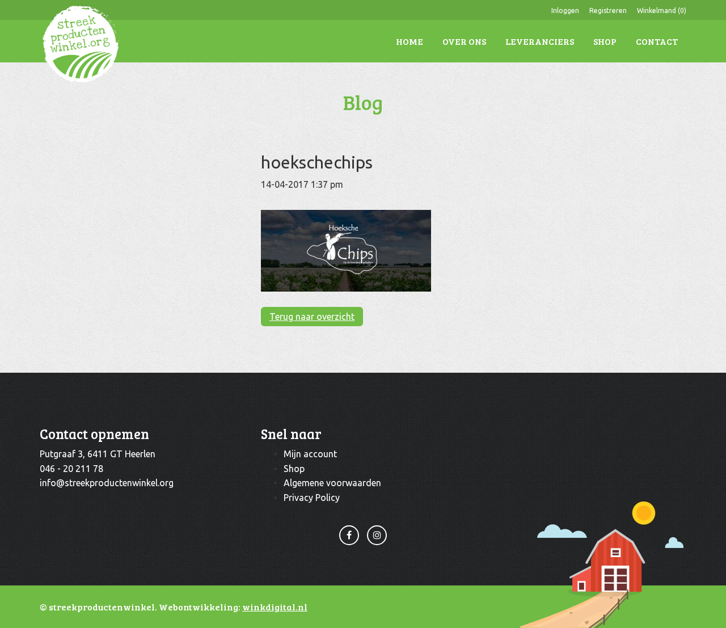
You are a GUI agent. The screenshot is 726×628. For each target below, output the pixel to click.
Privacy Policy (312, 497)
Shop (605, 41)
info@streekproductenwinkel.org (107, 483)
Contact (657, 41)
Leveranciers (539, 41)
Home (409, 41)
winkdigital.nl (274, 607)
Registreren (608, 10)
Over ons (464, 41)
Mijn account (310, 454)
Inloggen (565, 10)
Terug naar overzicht (311, 316)
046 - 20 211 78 (71, 468)
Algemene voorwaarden (332, 483)
